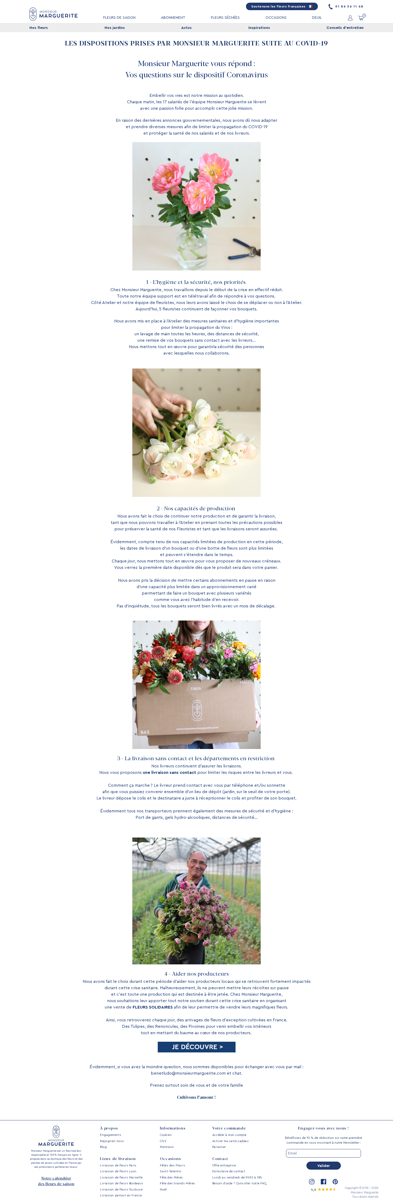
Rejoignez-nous (112, 1141)
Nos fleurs (38, 28)
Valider (323, 1166)
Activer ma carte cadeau (230, 1141)
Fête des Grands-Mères (177, 1183)
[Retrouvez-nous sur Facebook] (323, 1181)
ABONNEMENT (173, 18)
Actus (186, 28)
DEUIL (317, 18)
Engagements (110, 1134)
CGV (163, 1141)
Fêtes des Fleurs (172, 1165)
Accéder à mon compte (229, 1134)
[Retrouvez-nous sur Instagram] (311, 1181)
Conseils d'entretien (345, 28)
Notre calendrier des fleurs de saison (56, 1181)
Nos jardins (115, 28)
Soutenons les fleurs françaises (278, 6)
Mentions (167, 1147)
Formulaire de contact (228, 1171)
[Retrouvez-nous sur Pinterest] (335, 1181)
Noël (163, 1189)
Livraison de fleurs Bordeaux (121, 1183)
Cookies (166, 1134)
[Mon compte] (350, 17)
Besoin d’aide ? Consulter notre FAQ (239, 1183)
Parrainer (219, 1147)
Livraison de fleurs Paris (118, 1165)
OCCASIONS (276, 18)
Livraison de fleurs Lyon (118, 1171)
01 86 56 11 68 (349, 6)
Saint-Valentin (171, 1171)
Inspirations (259, 28)
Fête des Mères (171, 1177)
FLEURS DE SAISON (119, 18)
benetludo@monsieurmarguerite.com (188, 1073)
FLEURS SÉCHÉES (225, 18)
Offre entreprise (224, 1165)
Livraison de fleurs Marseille (121, 1177)
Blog (103, 1147)
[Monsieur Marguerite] (53, 14)
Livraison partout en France (121, 1195)
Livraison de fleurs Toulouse (121, 1189)
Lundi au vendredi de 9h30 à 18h (237, 1177)
